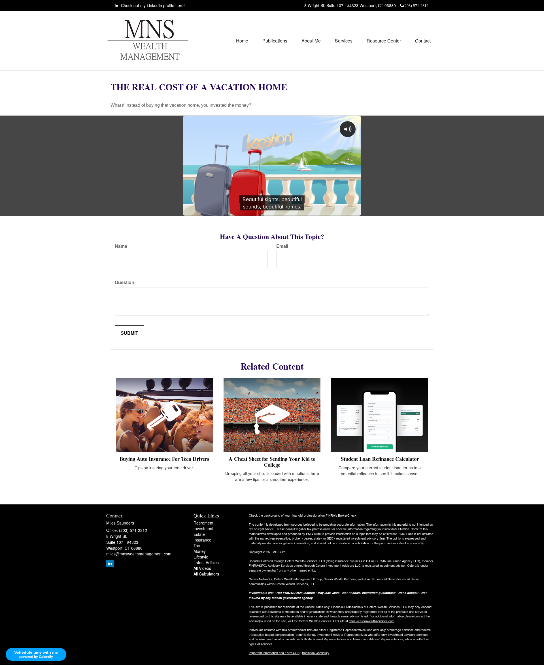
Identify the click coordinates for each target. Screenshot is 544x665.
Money (200, 551)
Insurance (202, 540)
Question (124, 282)
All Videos (202, 568)
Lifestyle (201, 557)
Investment (203, 528)
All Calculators (206, 574)
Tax (197, 545)
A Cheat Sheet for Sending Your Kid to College (272, 461)
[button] (274, 41)
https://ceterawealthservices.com (371, 621)
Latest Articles (206, 562)
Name (121, 246)
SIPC (262, 565)
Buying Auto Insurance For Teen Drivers (164, 458)
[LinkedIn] (110, 563)
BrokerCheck (347, 515)
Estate (199, 534)
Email (282, 246)
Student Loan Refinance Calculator (380, 458)
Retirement (203, 523)
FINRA (253, 565)
